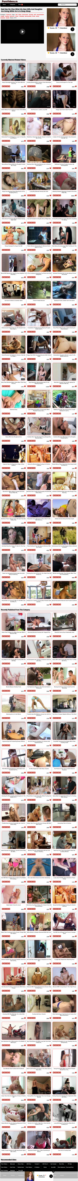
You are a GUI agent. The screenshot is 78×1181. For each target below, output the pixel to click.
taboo (19, 14)
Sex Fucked (53, 1164)
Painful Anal (21, 1167)
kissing (31, 14)
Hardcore (8, 14)
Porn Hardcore (61, 1167)
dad (17, 14)
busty (16, 16)
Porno (45, 1167)
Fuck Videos (29, 1167)
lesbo (33, 16)
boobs (7, 18)
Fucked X (37, 1164)
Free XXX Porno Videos (20, 1171)
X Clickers (37, 1167)
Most (19, 4)
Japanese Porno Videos (12, 1171)
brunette (3, 18)
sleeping (21, 16)
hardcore (12, 16)
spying (7, 16)
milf (35, 14)
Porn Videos (4, 1164)
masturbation (40, 14)
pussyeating (28, 16)
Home (4, 4)
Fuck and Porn (69, 1167)
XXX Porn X (45, 1164)
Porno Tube (21, 1164)
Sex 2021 (53, 1167)
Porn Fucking (4, 1170)
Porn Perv (61, 1164)
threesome (25, 14)
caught (2, 16)
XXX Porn (29, 1164)
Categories (12, 4)
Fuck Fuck (12, 1167)
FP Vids (70, 1164)
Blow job (12, 1164)
